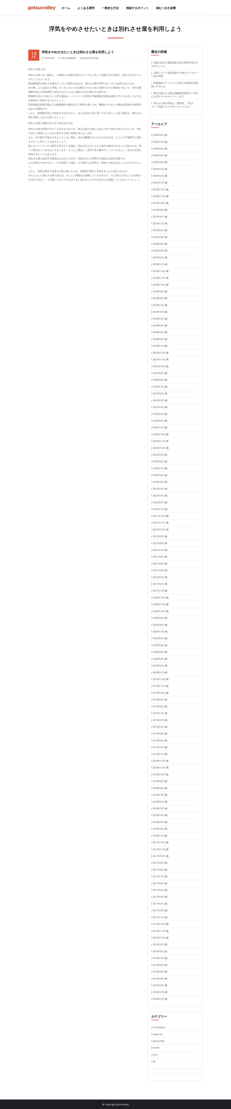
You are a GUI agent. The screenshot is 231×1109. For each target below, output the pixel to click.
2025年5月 (158, 237)
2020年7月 (158, 631)
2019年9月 (158, 699)
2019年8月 (158, 706)
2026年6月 (158, 148)
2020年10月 (159, 611)
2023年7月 (158, 386)
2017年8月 (158, 869)
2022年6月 (158, 475)
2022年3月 (158, 495)
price (155, 1054)
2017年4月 (158, 896)
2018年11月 (159, 767)
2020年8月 (158, 625)
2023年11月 (159, 359)
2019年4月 (158, 733)
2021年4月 (158, 570)
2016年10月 (159, 937)
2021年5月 (158, 563)
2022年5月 (158, 482)
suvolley (49, 58)
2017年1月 (158, 917)
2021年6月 (158, 556)
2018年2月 (158, 828)
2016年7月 (158, 958)
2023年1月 (158, 427)
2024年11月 (159, 278)
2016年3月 (158, 985)
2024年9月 (158, 291)
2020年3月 (158, 659)
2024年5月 (158, 318)
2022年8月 (158, 461)
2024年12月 (159, 271)
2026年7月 (158, 142)
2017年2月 (158, 910)
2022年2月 (158, 502)
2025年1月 (158, 264)
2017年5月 (158, 890)
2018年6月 (158, 801)
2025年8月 (158, 216)
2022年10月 (159, 448)
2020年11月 (159, 604)
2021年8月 (158, 543)
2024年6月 (158, 312)
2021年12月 (159, 516)
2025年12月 (159, 189)
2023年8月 (158, 379)
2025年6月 (158, 230)
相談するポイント (137, 8)
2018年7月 (158, 794)
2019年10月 (159, 692)
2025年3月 (158, 250)
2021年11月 (159, 522)
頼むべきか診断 (166, 8)
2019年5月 (158, 726)
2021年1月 (158, 590)
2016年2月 (158, 992)
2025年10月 (159, 203)
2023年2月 (158, 420)
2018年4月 (158, 815)
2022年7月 (158, 468)
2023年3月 (158, 414)
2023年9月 (158, 373)
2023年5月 (158, 400)
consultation (90, 58)
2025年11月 (159, 196)
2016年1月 (158, 999)
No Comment (69, 58)
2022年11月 (159, 441)
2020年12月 (159, 597)
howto (156, 1047)
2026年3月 (158, 169)
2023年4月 (158, 407)
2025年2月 (158, 257)
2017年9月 (158, 862)
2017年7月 (158, 876)
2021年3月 (158, 577)
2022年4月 (158, 488)
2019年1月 (158, 754)
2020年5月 (158, 645)
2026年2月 (158, 176)
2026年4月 (158, 162)
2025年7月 (158, 223)
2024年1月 (158, 345)
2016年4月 (158, 978)
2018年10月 (159, 774)
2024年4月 (158, 325)
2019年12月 (159, 679)
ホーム (66, 8)
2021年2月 (158, 584)
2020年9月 (158, 618)
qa (154, 1061)
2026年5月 (158, 155)
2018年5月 (158, 808)
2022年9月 (158, 454)
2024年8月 (158, 298)
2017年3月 (158, 903)
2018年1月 (158, 835)
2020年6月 (158, 638)
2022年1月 (158, 509)
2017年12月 (159, 842)
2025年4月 (158, 244)
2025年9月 (158, 210)
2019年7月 (158, 713)
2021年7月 (158, 550)
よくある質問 (85, 8)
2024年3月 (158, 332)
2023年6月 (158, 393)
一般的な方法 (110, 8)
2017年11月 (159, 849)
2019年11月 (159, 686)
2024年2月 (158, 339)
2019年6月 (158, 720)
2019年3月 (158, 740)
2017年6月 (158, 883)
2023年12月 (159, 352)
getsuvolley (158, 1041)
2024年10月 (159, 284)
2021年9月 (158, 536)
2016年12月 (159, 924)
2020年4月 (158, 652)
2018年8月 (158, 788)
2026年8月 (158, 135)
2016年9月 (158, 944)
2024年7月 (158, 305)
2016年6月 (158, 965)
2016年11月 (159, 931)
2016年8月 (158, 951)
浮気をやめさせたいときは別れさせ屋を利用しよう (78, 52)
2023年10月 (159, 366)
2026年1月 (158, 182)
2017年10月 (159, 856)
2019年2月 (158, 747)
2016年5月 (158, 971)
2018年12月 (159, 760)
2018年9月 (158, 781)
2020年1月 (158, 672)
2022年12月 (159, 434)
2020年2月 (158, 665)
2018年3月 (158, 822)
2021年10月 (159, 529)
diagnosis (158, 1034)
